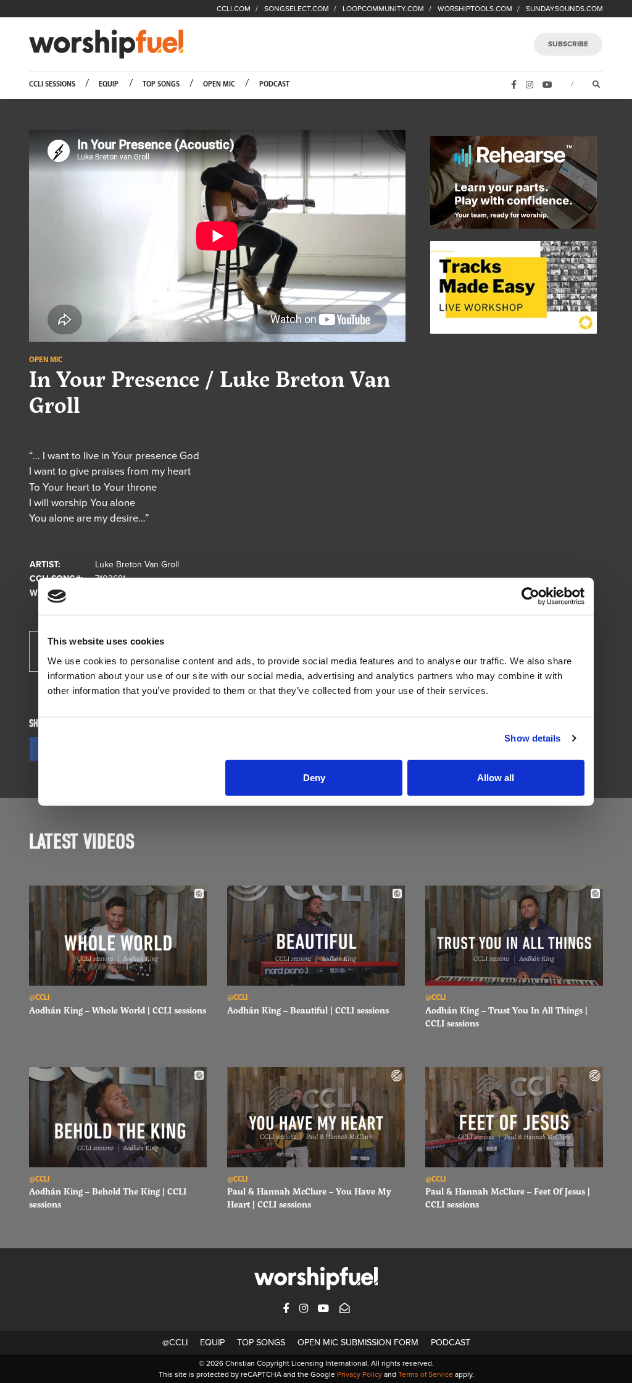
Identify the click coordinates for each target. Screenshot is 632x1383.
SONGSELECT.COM (296, 8)
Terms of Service (425, 1374)
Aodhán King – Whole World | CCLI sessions (117, 1010)
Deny (314, 777)
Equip (108, 84)
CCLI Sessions (52, 84)
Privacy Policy (359, 1374)
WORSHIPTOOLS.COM (475, 8)
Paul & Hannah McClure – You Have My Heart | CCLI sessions (309, 1198)
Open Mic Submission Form (357, 1342)
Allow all (495, 777)
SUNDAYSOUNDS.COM (564, 8)
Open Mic (219, 84)
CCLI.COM (234, 8)
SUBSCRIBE (568, 44)
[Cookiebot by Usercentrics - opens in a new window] (530, 596)
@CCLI (175, 1342)
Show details (532, 738)
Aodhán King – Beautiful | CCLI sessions (308, 1010)
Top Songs (161, 84)
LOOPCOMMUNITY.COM (383, 8)
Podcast (274, 84)
